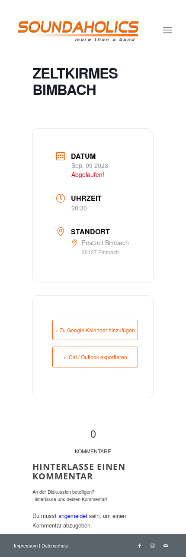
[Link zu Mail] (165, 545)
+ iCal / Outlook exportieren (95, 356)
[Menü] (167, 30)
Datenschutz (55, 545)
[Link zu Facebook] (139, 545)
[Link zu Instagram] (152, 545)
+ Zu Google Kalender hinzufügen (95, 330)
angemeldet (72, 515)
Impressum (26, 545)
